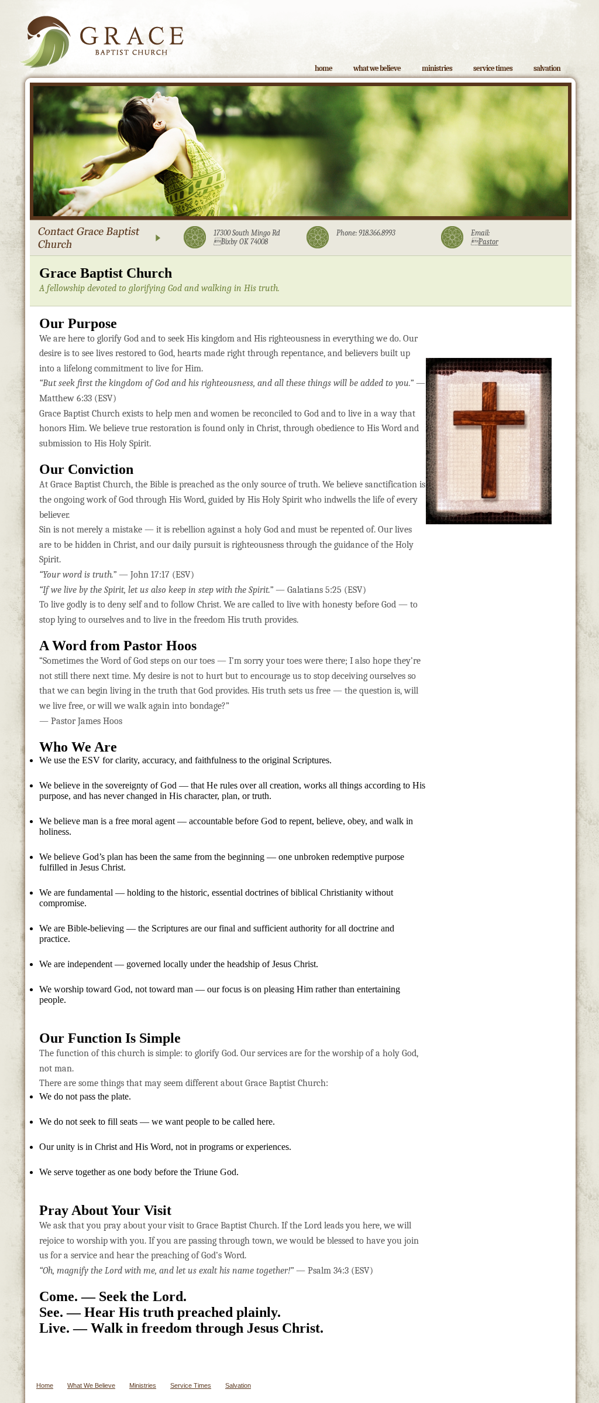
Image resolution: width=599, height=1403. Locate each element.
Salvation (546, 68)
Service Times (492, 68)
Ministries (437, 68)
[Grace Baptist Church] (102, 34)
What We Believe (377, 68)
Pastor (484, 241)
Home (323, 68)
